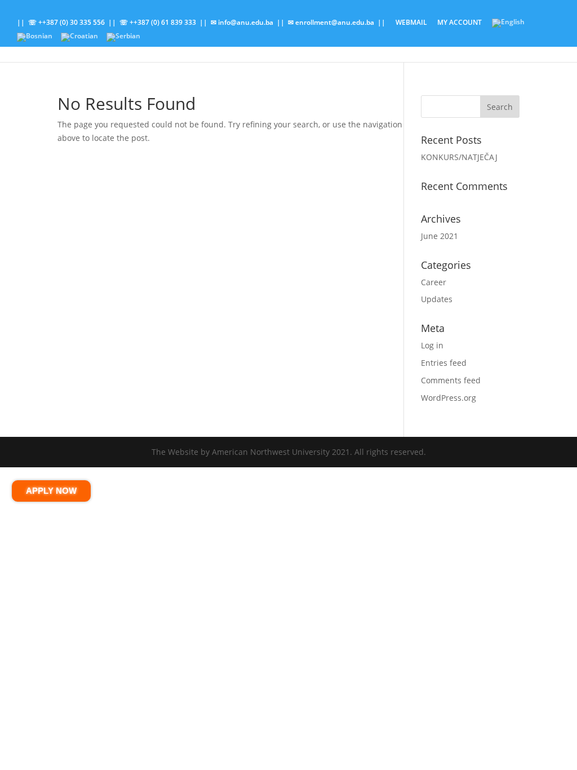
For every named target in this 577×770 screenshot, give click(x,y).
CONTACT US (513, 40)
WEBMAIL (411, 23)
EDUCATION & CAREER (378, 40)
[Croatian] (79, 40)
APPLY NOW (51, 490)
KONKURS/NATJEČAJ (459, 157)
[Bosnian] (34, 40)
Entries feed (444, 362)
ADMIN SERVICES (242, 40)
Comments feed (451, 380)
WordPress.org (448, 397)
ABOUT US (455, 40)
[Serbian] (123, 40)
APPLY (102, 40)
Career (433, 282)
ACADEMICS (162, 40)
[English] (508, 26)
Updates (436, 299)
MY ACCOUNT (459, 23)
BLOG (311, 40)
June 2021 (439, 236)
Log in (432, 345)
